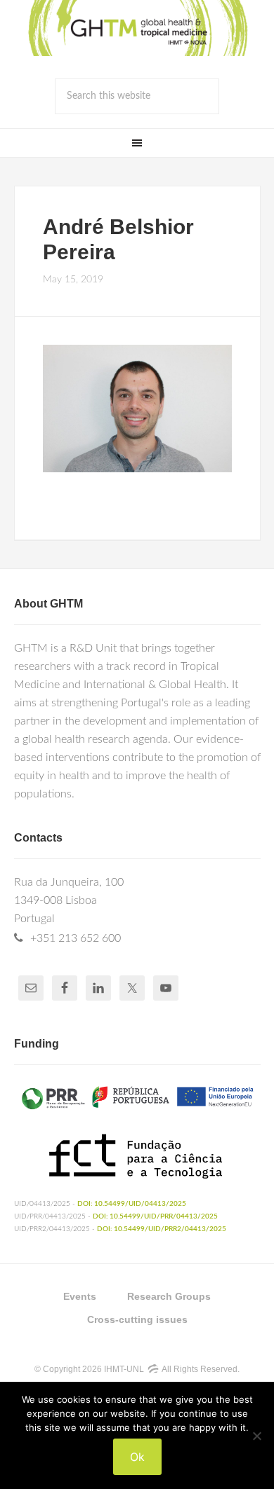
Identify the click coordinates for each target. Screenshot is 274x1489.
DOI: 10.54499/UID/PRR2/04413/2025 (161, 1229)
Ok (137, 1457)
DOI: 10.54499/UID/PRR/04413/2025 (155, 1216)
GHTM (137, 28)
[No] (256, 1436)
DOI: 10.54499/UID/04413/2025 (131, 1203)
